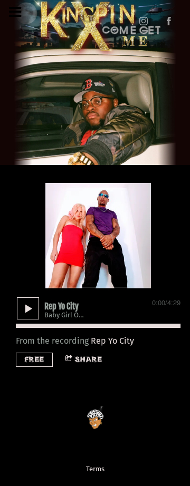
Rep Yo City (112, 341)
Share (88, 359)
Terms (95, 469)
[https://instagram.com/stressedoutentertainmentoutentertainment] (143, 21)
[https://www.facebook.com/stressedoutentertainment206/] (169, 21)
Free (34, 359)
